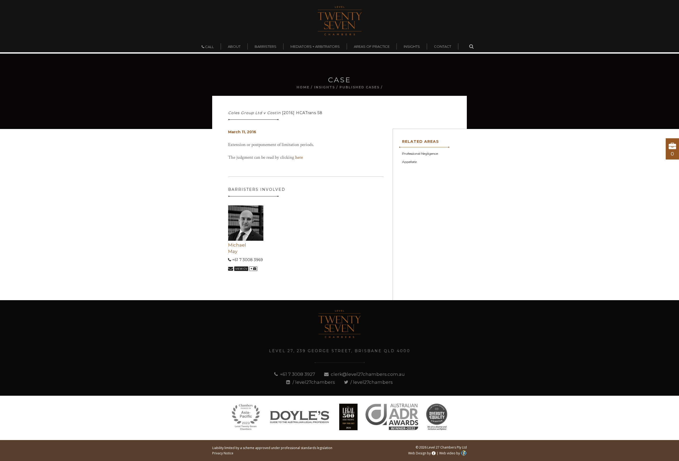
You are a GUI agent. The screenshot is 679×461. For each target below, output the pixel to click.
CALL (209, 47)
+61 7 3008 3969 (247, 259)
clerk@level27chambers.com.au (367, 374)
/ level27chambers (313, 382)
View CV (241, 268)
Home (303, 87)
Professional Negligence (420, 154)
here (299, 157)
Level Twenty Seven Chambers (340, 21)
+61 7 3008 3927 (297, 374)
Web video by (449, 453)
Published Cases (360, 87)
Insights (324, 87)
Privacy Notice (222, 453)
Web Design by (419, 453)
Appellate (409, 162)
